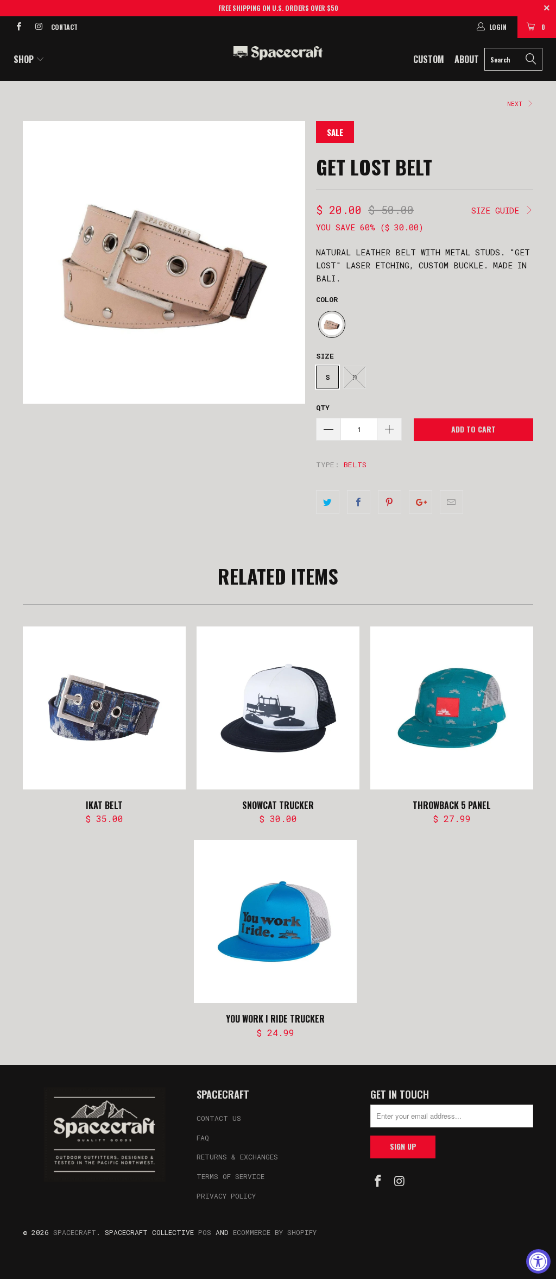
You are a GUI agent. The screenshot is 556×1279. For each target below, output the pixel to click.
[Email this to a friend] (451, 502)
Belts (355, 464)
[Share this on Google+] (420, 502)
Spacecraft (74, 1232)
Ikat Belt (104, 707)
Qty (323, 407)
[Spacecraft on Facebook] (18, 27)
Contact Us (219, 1118)
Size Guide (497, 210)
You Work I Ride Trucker (275, 921)
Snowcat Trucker (278, 707)
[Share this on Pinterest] (389, 502)
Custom (428, 59)
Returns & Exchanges (237, 1157)
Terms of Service (230, 1176)
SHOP (25, 59)
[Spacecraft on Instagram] (37, 27)
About (466, 59)
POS (204, 1232)
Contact (64, 27)
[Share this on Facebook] (358, 502)
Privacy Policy (226, 1196)
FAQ (203, 1138)
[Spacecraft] (278, 53)
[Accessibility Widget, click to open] (538, 1261)
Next (516, 103)
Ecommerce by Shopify (275, 1232)
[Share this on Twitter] (327, 502)
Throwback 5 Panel (451, 707)
